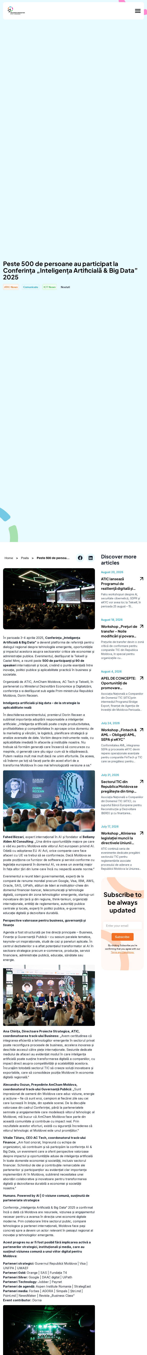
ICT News (50, 287)
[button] (80, 557)
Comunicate (30, 287)
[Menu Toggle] (138, 11)
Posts (25, 558)
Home (9, 558)
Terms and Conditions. (122, 952)
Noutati (65, 287)
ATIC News (11, 287)
